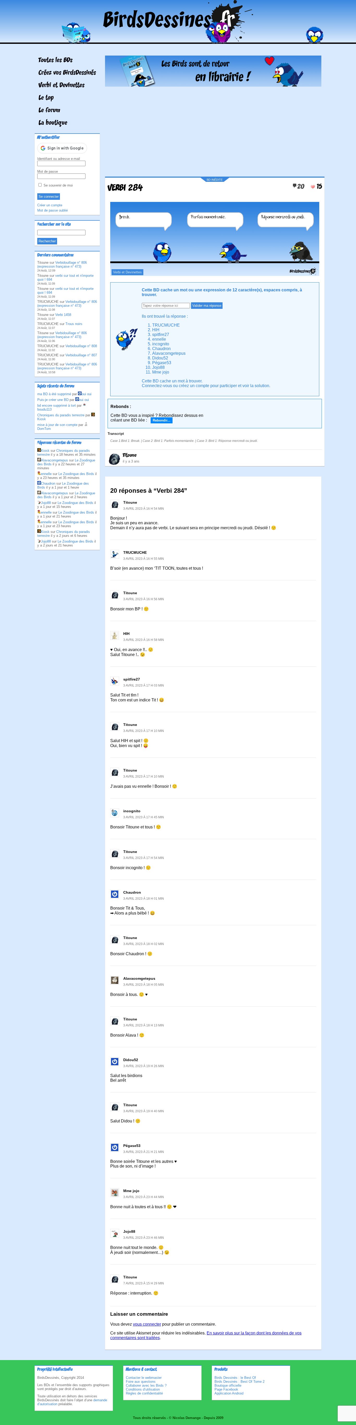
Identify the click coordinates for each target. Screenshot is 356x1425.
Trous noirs (73, 324)
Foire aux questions (141, 1382)
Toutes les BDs (55, 60)
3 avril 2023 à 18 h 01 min (143, 898)
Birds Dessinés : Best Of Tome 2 (239, 1382)
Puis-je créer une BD (53, 400)
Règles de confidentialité (144, 1393)
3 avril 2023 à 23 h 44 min (143, 1197)
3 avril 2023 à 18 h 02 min (143, 944)
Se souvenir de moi (57, 185)
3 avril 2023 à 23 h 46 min (143, 1238)
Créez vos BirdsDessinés (67, 73)
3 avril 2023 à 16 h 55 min (143, 559)
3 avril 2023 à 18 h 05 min (143, 985)
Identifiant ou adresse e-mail (58, 159)
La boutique (53, 123)
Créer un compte (49, 205)
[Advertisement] (213, 129)
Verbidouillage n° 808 (81, 346)
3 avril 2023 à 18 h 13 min (143, 1025)
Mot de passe (47, 171)
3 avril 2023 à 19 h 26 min (143, 1066)
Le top (46, 98)
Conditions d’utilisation (143, 1389)
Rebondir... (161, 420)
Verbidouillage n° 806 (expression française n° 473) (62, 264)
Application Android (228, 1393)
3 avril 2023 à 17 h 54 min (143, 858)
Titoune (130, 455)
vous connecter (147, 1324)
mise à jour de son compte (57, 425)
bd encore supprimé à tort (56, 405)
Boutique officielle (227, 1385)
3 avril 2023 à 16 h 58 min (143, 640)
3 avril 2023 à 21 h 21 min (143, 1152)
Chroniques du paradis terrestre (60, 415)
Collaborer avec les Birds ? (146, 1385)
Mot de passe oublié (52, 210)
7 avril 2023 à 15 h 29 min (143, 1283)
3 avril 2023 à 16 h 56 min (143, 599)
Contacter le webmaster (144, 1378)
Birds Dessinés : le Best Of (235, 1378)
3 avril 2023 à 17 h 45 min (143, 817)
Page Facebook (226, 1389)
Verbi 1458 (63, 315)
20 (300, 187)
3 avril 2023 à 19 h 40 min (143, 1111)
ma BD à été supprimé (54, 394)
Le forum (49, 111)
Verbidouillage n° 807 (81, 355)
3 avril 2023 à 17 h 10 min (143, 731)
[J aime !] (313, 187)
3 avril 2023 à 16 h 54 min (143, 508)
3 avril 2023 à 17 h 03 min (143, 685)
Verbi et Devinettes (61, 85)
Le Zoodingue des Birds (76, 474)
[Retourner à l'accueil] (178, 40)
